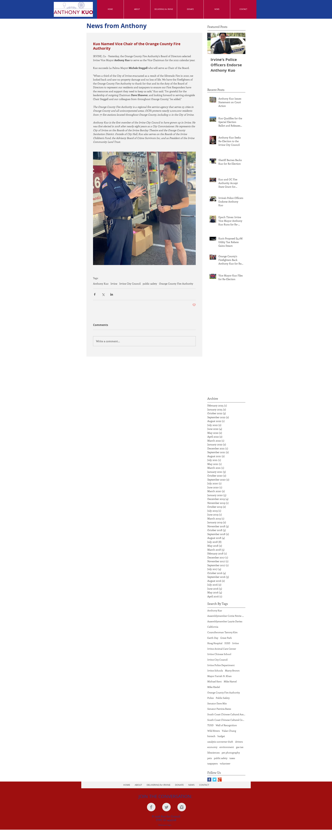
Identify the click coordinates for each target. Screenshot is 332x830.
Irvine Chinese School (219, 654)
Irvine (113, 283)
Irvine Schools (215, 670)
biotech (211, 736)
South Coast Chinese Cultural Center (226, 719)
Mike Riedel (213, 687)
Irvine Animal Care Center (221, 648)
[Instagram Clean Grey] (181, 807)
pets (209, 758)
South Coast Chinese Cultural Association (226, 714)
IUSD (227, 643)
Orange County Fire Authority (176, 283)
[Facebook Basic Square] (209, 780)
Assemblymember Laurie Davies (224, 621)
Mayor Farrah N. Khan (219, 676)
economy (212, 747)
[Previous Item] (212, 43)
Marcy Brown (232, 670)
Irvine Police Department (221, 665)
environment (226, 747)
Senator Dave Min (217, 703)
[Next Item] (239, 43)
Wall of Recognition (226, 725)
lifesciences (213, 752)
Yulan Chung (229, 730)
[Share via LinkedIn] (111, 294)
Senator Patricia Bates (219, 708)
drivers (239, 741)
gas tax (239, 747)
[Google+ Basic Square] (220, 780)
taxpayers (212, 763)
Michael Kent (214, 681)
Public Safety (223, 697)
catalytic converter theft (220, 741)
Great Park (226, 637)
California (212, 626)
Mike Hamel (230, 681)
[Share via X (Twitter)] (103, 294)
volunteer (225, 763)
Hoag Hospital (214, 643)
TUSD (210, 725)
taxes (232, 758)
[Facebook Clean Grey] (151, 807)
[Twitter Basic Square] (214, 780)
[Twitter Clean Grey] (166, 807)
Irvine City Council (130, 283)
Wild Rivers (213, 730)
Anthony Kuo (100, 283)
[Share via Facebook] (94, 294)
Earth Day (212, 637)
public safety (150, 283)
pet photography (231, 752)
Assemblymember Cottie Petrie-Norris (226, 615)
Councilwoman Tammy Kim (222, 632)
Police (210, 697)
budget (221, 736)
